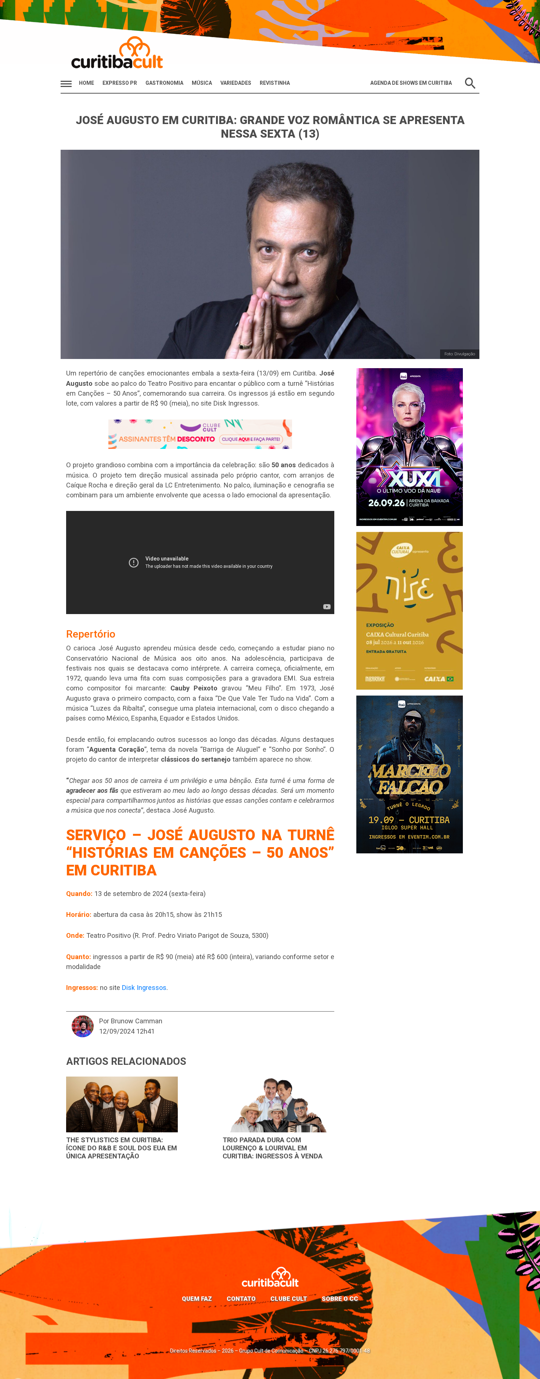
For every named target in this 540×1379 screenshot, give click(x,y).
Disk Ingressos (144, 987)
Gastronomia (164, 83)
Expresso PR (119, 83)
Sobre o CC (340, 1298)
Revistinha (275, 83)
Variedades (235, 83)
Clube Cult (288, 1298)
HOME (86, 83)
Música (202, 83)
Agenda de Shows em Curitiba (411, 83)
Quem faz (197, 1298)
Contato (241, 1298)
